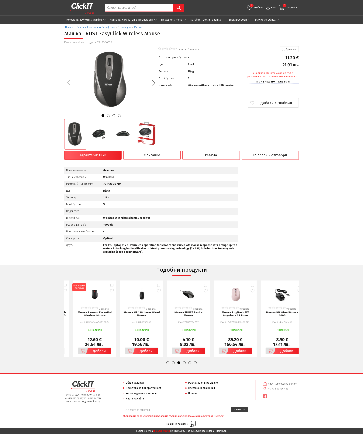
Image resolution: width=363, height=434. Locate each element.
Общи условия (135, 382)
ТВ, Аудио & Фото (171, 19)
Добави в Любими (276, 103)
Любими (257, 6)
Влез (273, 7)
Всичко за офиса (265, 19)
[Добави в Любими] (104, 290)
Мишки (138, 27)
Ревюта (211, 155)
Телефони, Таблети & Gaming (84, 19)
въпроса (193, 49)
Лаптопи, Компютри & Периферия (131, 19)
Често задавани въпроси (141, 393)
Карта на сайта (135, 398)
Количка (290, 6)
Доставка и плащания (201, 388)
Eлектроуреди (238, 19)
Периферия (124, 27)
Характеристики (92, 155)
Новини (192, 393)
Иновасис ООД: (161, 431)
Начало (69, 27)
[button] (153, 83)
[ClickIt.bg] (82, 8)
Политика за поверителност (143, 388)
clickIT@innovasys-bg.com (282, 383)
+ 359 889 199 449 (278, 388)
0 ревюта (181, 49)
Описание (152, 155)
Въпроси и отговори (270, 155)
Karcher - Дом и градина (205, 19)
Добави (92, 351)
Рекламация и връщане (203, 382)
